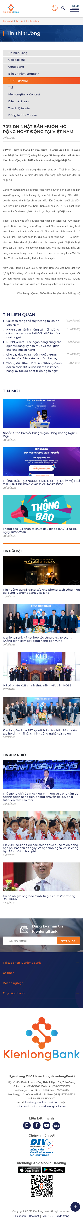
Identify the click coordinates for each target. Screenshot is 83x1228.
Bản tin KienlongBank (23, 73)
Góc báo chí (16, 60)
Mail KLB (47, 1216)
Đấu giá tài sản (18, 101)
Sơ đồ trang (62, 1216)
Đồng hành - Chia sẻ (22, 115)
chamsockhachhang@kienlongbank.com (42, 1106)
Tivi (10, 87)
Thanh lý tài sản (19, 108)
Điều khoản (19, 1216)
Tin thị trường (18, 80)
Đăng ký (68, 940)
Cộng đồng (16, 66)
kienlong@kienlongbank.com (42, 1102)
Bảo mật (34, 1216)
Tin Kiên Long (18, 53)
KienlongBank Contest (24, 94)
